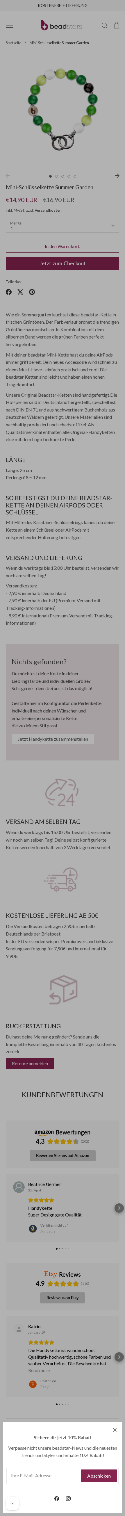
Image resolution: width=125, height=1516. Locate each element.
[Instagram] (68, 1498)
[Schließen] (114, 1429)
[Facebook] (57, 1498)
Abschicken (99, 1475)
